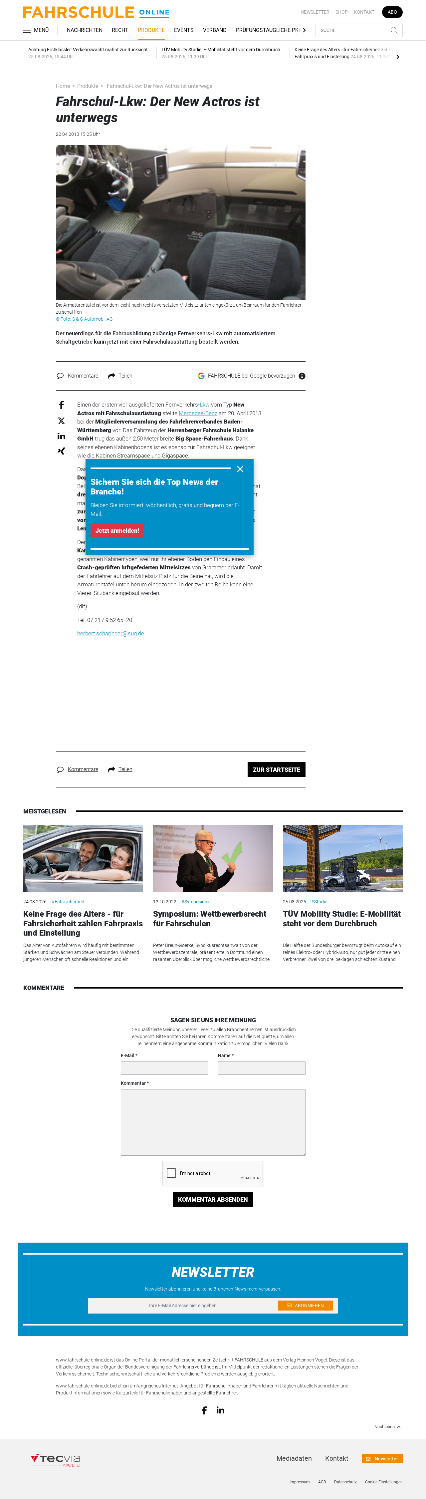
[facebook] (204, 1409)
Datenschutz (345, 1482)
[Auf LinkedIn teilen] (61, 435)
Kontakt (364, 12)
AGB (322, 1482)
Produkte (151, 30)
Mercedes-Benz (198, 413)
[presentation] (398, 57)
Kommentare (83, 376)
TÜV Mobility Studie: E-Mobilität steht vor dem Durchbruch (342, 918)
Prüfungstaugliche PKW (269, 30)
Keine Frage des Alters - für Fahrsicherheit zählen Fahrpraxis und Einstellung (83, 923)
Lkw (205, 404)
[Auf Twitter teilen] (61, 420)
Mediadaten (294, 1458)
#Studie (319, 901)
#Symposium (195, 901)
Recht (120, 30)
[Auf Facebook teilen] (61, 404)
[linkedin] (220, 1409)
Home (63, 86)
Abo (392, 12)
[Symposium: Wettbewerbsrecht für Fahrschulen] (213, 858)
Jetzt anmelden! (117, 530)
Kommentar (133, 1083)
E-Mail (127, 1055)
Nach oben (384, 1426)
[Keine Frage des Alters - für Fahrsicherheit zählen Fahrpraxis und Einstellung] (83, 858)
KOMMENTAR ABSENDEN (213, 1199)
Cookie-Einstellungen (384, 1482)
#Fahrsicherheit (68, 901)
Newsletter (315, 12)
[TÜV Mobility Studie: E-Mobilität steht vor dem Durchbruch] (343, 858)
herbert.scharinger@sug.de (110, 633)
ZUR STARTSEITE (276, 769)
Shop (341, 12)
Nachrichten (85, 30)
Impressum (300, 1482)
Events (184, 30)
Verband (215, 30)
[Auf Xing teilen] (61, 450)
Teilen (125, 376)
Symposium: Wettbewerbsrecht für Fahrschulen (209, 918)
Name (224, 1055)
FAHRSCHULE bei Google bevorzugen (251, 376)
